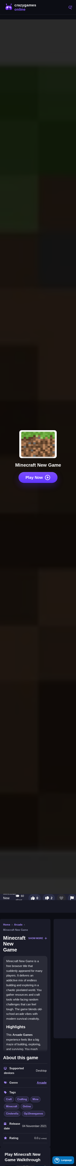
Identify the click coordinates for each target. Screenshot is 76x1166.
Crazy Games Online (21, 7)
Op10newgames (33, 1113)
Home (6, 924)
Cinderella (12, 1113)
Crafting (22, 1099)
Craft (9, 1099)
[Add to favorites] (61, 898)
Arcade (18, 924)
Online (27, 1106)
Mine (35, 1099)
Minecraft (11, 1106)
